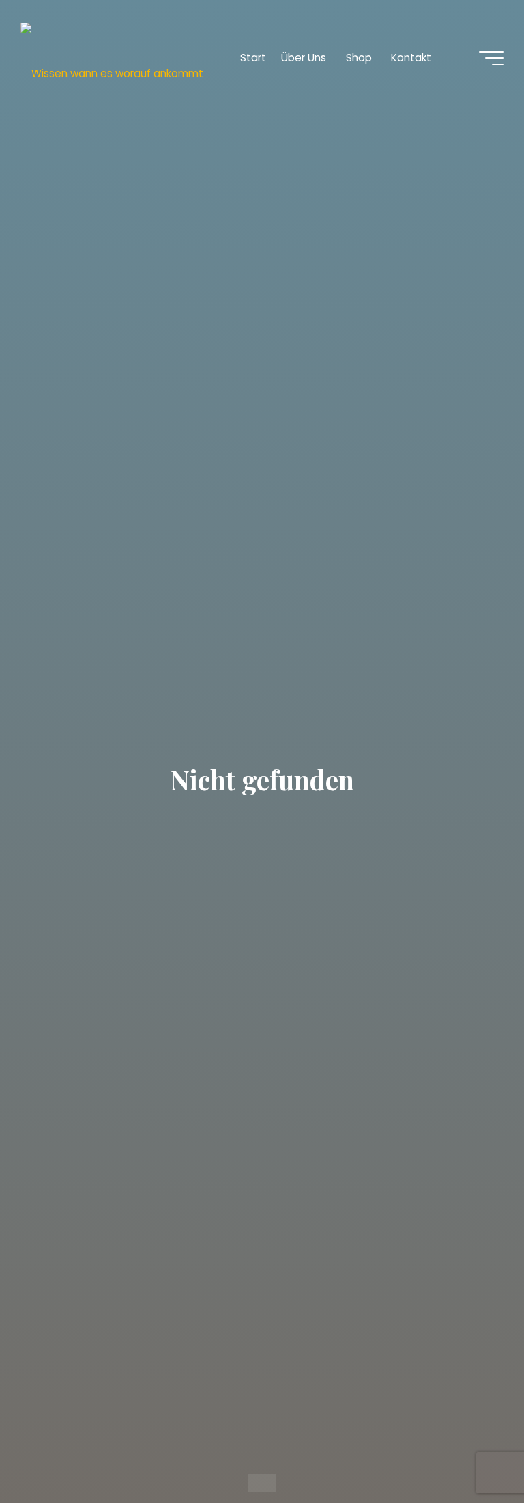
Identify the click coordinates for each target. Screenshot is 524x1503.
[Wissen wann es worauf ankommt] (111, 58)
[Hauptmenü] (491, 58)
